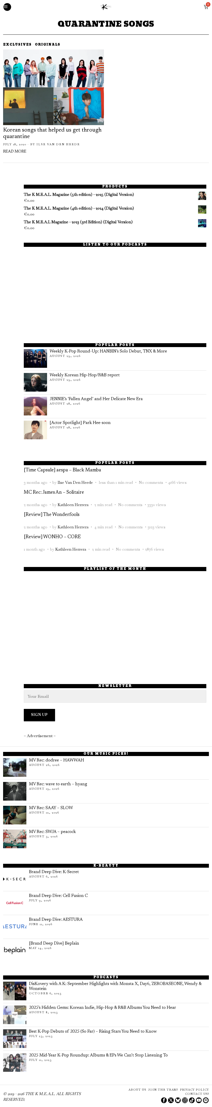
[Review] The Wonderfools (51, 514)
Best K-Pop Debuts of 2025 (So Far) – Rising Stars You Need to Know (93, 1032)
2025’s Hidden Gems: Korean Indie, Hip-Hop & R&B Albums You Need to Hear (102, 1008)
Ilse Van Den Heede (58, 144)
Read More (14, 152)
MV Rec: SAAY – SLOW (51, 808)
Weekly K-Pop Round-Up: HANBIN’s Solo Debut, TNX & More (108, 351)
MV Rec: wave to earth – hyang (58, 784)
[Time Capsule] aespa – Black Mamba (62, 470)
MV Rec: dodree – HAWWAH (56, 760)
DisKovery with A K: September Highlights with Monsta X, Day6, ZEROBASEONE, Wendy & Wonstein (115, 986)
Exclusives (17, 44)
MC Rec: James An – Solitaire (54, 492)
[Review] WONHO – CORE (52, 537)
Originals (47, 44)
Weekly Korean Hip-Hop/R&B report (85, 375)
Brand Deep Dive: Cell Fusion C (58, 896)
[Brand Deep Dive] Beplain (54, 943)
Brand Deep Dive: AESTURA (56, 920)
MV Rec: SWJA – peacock (52, 832)
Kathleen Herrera (73, 504)
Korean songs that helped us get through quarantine (52, 133)
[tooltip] (164, 1100)
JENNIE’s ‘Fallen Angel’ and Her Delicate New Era (96, 399)
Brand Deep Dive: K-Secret (54, 872)
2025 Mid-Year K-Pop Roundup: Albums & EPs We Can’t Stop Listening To (98, 1055)
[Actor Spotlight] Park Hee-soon (80, 423)
